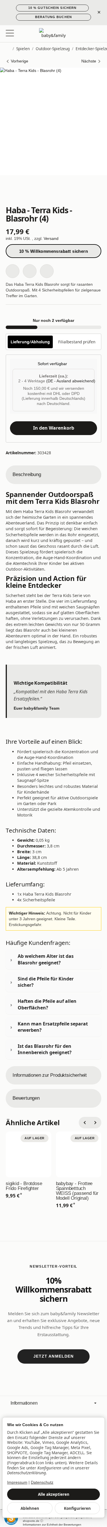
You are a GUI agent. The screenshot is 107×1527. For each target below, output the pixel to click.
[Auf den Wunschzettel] (12, 271)
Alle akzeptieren (53, 1494)
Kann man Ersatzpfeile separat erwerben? (53, 1027)
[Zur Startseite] (53, 34)
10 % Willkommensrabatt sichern (53, 251)
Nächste (88, 61)
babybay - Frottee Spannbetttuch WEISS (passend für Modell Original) (77, 1191)
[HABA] (53, 193)
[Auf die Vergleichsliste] (30, 271)
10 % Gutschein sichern (52, 7)
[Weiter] (95, 1122)
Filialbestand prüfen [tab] (76, 341)
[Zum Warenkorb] (97, 34)
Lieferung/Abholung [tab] (30, 341)
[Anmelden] (86, 34)
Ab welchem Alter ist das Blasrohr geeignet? (46, 959)
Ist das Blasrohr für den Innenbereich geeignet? (45, 1049)
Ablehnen (30, 1508)
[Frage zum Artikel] (47, 271)
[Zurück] (84, 1122)
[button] (53, 474)
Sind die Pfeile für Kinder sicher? (46, 982)
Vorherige (19, 61)
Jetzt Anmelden (53, 1356)
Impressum (17, 1482)
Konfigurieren (77, 1508)
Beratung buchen (53, 17)
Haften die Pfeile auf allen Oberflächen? (47, 1004)
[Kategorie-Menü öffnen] (10, 33)
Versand (51, 238)
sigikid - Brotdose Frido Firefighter (24, 1186)
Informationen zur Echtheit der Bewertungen (52, 1524)
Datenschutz (42, 1482)
